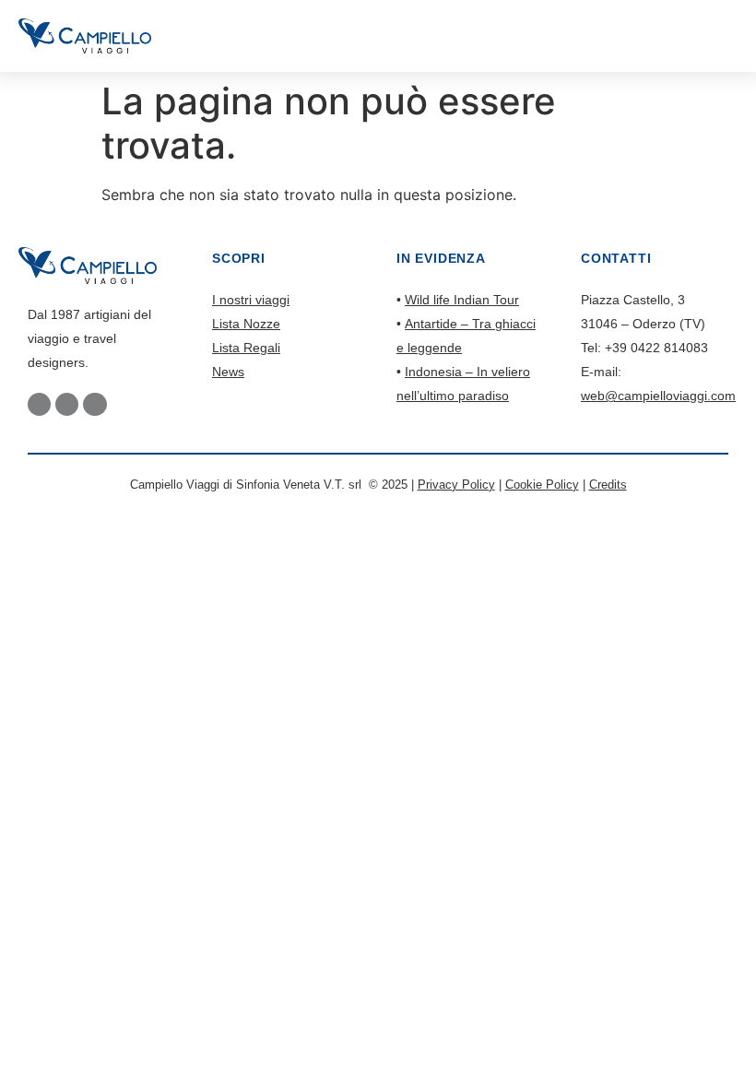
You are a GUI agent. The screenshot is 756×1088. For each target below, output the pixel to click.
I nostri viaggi (250, 299)
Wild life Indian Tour (462, 299)
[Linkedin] (94, 404)
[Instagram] (66, 404)
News (228, 371)
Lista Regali (246, 347)
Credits (608, 484)
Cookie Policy (542, 484)
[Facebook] (39, 404)
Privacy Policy (456, 484)
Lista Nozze (246, 323)
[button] (732, 35)
